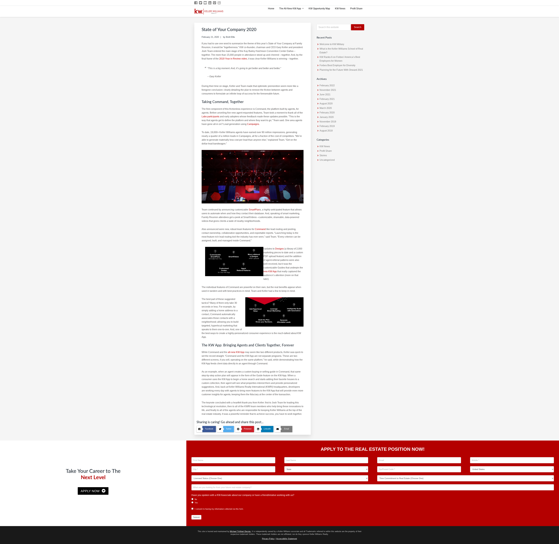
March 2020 (326, 108)
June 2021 (325, 94)
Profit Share (326, 151)
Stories (323, 155)
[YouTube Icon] (205, 3)
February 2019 (327, 126)
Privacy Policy (268, 539)
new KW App (270, 271)
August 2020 (326, 103)
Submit (196, 517)
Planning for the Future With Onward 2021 (341, 70)
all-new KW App (236, 352)
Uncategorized (327, 160)
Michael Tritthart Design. (240, 531)
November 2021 (328, 90)
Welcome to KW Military (332, 44)
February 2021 (327, 99)
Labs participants (210, 116)
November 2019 (328, 121)
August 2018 (326, 130)
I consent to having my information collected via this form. (219, 509)
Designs (279, 248)
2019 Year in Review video (233, 58)
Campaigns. (253, 124)
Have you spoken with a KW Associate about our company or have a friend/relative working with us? (242, 495)
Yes (196, 503)
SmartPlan (254, 209)
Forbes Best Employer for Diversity (337, 65)
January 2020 (327, 117)
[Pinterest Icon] (214, 3)
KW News (325, 146)
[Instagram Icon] (219, 3)
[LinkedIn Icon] (210, 3)
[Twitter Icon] (200, 3)
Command (260, 229)
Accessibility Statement (286, 539)
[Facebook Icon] (196, 3)
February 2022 (327, 85)
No (195, 499)
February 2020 (327, 112)
